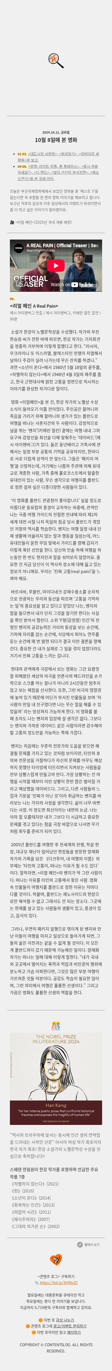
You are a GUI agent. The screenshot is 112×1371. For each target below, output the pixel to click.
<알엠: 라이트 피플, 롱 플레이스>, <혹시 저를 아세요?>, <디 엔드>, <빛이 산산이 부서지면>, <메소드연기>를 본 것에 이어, (58, 172)
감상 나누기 (65, 1319)
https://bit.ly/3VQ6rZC (59, 1282)
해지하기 (74, 1332)
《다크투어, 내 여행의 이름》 (70, 858)
